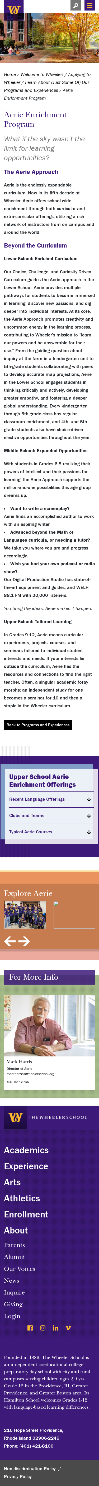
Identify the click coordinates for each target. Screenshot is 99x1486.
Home (10, 74)
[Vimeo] (68, 1328)
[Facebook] (30, 1328)
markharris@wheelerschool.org (30, 1074)
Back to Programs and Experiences (38, 725)
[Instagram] (43, 1328)
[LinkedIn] (56, 1328)
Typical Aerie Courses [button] (30, 832)
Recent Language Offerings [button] (37, 799)
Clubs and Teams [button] (26, 815)
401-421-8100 (18, 1082)
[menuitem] (49, 1154)
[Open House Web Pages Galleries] (25, 915)
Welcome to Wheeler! (42, 74)
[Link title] (39, 9)
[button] (75, 5)
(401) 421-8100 (37, 1446)
